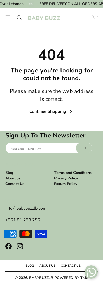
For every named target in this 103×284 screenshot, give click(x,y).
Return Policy (65, 183)
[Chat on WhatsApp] (91, 272)
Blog (9, 172)
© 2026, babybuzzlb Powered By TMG (51, 277)
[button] (8, 18)
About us (13, 178)
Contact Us (14, 183)
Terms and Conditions (73, 172)
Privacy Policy (66, 178)
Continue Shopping (47, 111)
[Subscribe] (84, 148)
